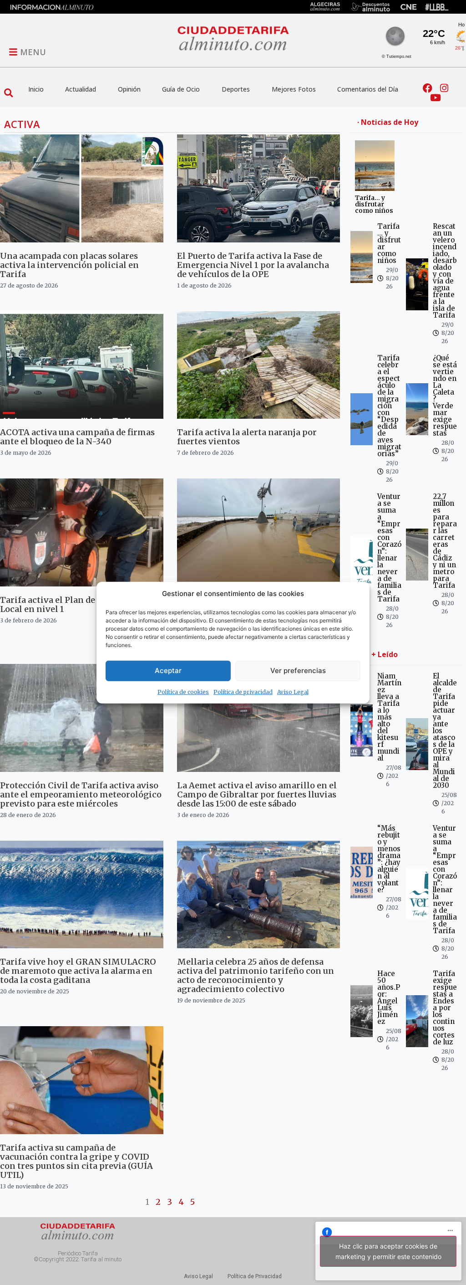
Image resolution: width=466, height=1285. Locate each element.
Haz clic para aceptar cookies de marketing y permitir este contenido (388, 1251)
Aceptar (168, 670)
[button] (8, 93)
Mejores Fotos (294, 89)
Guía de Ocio (181, 89)
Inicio (36, 89)
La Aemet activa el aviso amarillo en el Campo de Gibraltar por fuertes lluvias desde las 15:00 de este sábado (257, 794)
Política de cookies (183, 691)
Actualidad (80, 89)
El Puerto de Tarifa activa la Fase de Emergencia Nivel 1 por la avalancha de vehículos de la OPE (253, 265)
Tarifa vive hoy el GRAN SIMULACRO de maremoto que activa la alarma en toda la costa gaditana (78, 970)
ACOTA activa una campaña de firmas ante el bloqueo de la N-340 (77, 437)
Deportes (236, 89)
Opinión (129, 89)
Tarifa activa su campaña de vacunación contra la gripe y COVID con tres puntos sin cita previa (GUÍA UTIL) (76, 1161)
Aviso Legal (293, 691)
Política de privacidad (243, 691)
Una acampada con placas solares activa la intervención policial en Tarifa (69, 265)
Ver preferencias (298, 670)
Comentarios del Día (367, 89)
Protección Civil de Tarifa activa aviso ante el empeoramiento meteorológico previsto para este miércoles (81, 794)
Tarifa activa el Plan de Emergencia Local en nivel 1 (74, 604)
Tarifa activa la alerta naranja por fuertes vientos (247, 437)
